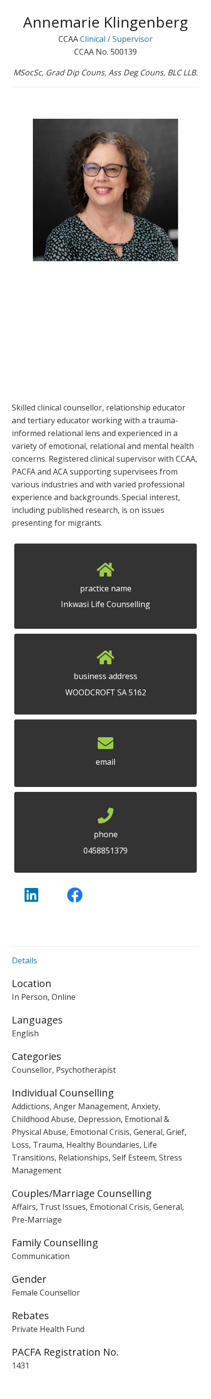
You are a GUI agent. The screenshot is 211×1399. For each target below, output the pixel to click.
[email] (105, 746)
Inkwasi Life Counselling (105, 604)
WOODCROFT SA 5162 (105, 692)
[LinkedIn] (31, 895)
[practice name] (105, 572)
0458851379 (105, 850)
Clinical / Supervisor (116, 39)
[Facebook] (74, 895)
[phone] (105, 818)
